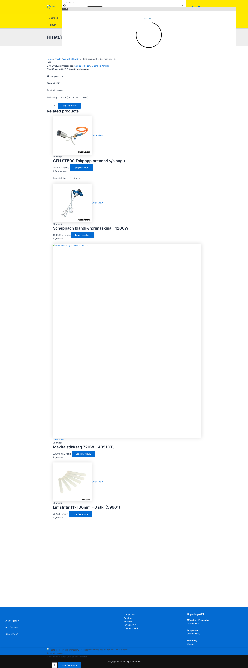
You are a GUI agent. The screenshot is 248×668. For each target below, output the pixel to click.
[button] (63, 9)
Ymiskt (58, 59)
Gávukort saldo (131, 628)
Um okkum (129, 614)
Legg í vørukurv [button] (81, 167)
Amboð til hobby (71, 59)
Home (50, 59)
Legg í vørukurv (69, 105)
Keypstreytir (130, 625)
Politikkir (128, 621)
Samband (128, 618)
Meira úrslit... (149, 18)
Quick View (97, 135)
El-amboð (96, 65)
